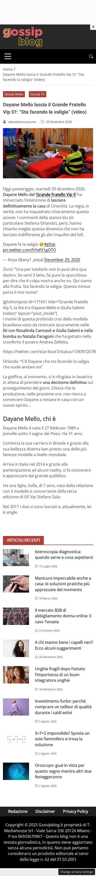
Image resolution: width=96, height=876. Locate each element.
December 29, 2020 (62, 259)
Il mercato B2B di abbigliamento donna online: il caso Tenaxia (63, 616)
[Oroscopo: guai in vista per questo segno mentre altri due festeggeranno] (16, 771)
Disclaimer (45, 811)
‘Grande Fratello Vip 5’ (56, 194)
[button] (91, 56)
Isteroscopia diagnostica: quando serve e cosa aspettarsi (64, 554)
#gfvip (49, 244)
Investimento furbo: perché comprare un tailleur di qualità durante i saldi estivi (63, 706)
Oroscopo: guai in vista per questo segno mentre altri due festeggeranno (63, 771)
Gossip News (13, 94)
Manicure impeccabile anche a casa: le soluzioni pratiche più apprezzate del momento (63, 583)
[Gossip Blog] (22, 36)
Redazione (18, 811)
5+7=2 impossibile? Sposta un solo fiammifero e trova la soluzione (62, 738)
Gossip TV (37, 94)
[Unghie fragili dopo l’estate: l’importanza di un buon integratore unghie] (16, 674)
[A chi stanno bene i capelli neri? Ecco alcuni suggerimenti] (16, 648)
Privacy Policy (75, 811)
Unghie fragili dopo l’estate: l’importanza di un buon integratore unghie (60, 674)
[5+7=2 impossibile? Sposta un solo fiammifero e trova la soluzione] (16, 739)
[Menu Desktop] (8, 56)
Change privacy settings (76, 872)
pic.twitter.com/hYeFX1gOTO (29, 250)
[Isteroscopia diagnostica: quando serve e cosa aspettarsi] (16, 557)
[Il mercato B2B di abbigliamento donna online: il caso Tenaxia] (16, 616)
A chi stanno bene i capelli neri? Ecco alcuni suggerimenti (64, 645)
